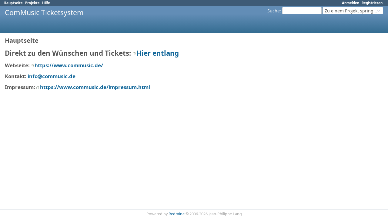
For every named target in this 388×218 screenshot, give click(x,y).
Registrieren (372, 3)
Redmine (177, 213)
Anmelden (350, 3)
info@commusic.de (51, 76)
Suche (273, 11)
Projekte (32, 3)
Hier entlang (157, 53)
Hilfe (46, 3)
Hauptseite (13, 3)
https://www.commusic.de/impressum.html (95, 87)
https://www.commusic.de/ (69, 65)
